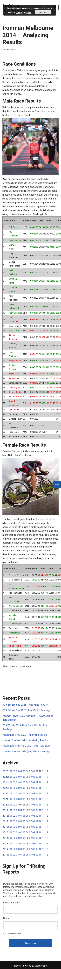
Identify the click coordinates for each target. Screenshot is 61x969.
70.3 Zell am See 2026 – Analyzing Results (25, 704)
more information (23, 12)
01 (11, 771)
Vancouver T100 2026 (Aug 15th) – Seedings (26, 745)
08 (33, 771)
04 (20, 771)
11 (43, 776)
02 (14, 771)
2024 (5, 782)
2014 (5, 838)
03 (17, 771)
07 (30, 771)
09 (37, 776)
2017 (5, 821)
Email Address (11, 902)
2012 (5, 849)
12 (46, 776)
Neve (17, 965)
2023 (5, 788)
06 (27, 771)
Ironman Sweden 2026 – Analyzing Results (25, 740)
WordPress (41, 965)
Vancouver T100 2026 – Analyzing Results (24, 734)
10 (40, 776)
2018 (5, 815)
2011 (5, 854)
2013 (5, 843)
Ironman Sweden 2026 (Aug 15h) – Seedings (26, 751)
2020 (5, 804)
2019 (5, 810)
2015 (5, 832)
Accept (42, 12)
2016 (5, 826)
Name (6, 918)
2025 (5, 776)
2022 (5, 793)
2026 (5, 771)
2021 (5, 799)
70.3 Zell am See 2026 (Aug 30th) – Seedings (26, 710)
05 (24, 771)
